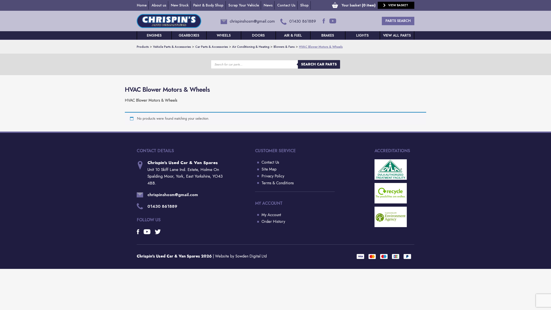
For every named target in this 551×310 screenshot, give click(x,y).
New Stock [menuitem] (180, 5)
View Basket (398, 5)
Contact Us (270, 162)
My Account (271, 215)
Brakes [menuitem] (327, 35)
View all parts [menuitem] (397, 35)
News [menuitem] (268, 5)
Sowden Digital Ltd (251, 256)
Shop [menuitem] (304, 5)
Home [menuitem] (142, 5)
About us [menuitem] (159, 5)
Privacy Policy (273, 176)
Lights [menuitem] (362, 35)
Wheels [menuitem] (224, 35)
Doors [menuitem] (258, 35)
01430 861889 (162, 206)
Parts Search (398, 20)
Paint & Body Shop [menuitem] (208, 5)
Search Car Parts (319, 64)
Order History (273, 221)
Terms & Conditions (278, 183)
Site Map (269, 169)
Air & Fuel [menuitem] (293, 35)
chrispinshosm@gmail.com (172, 195)
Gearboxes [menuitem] (189, 35)
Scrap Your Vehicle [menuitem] (243, 5)
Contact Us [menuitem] (286, 5)
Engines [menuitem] (154, 35)
